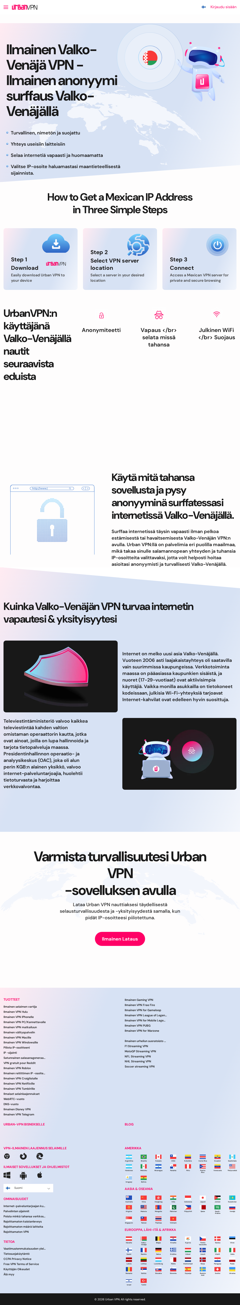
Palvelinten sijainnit (16, 1211)
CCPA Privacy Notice (17, 1259)
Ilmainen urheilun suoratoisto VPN (146, 1041)
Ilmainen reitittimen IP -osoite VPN (25, 1073)
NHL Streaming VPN (138, 1061)
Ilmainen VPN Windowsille (21, 1043)
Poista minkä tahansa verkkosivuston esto (25, 1216)
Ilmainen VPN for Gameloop (143, 1010)
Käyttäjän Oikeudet (17, 1269)
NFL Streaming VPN (138, 1056)
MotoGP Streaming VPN (140, 1051)
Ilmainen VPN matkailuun (20, 1027)
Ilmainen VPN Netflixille (19, 1083)
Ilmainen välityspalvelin (19, 1032)
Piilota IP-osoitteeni (17, 1047)
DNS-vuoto (11, 1104)
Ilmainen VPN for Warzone (142, 1031)
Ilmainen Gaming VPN (139, 1000)
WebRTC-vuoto (14, 1099)
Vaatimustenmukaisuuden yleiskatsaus (25, 1249)
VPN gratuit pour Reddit (20, 1063)
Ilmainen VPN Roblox (17, 1068)
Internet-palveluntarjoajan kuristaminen (25, 1206)
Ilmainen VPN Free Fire (140, 1005)
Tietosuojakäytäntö (17, 1254)
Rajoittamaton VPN (16, 1232)
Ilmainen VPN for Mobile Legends (146, 1020)
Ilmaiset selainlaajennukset (22, 1094)
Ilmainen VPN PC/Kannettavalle (25, 1022)
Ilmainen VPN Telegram (19, 1114)
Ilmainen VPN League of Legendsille (146, 1015)
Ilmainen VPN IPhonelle (19, 1017)
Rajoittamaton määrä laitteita (23, 1227)
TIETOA (9, 1242)
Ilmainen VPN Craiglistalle (21, 1078)
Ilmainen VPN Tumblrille (19, 1089)
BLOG (129, 1124)
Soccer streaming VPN (140, 1066)
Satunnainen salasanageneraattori (25, 1058)
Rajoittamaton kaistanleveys (23, 1221)
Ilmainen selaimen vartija (20, 1007)
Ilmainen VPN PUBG (137, 1025)
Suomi (18, 1188)
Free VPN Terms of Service (21, 1264)
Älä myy (9, 1274)
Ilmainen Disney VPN (17, 1109)
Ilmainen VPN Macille (17, 1037)
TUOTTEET (12, 1000)
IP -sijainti (10, 1053)
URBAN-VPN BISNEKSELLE (24, 1124)
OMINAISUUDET (16, 1199)
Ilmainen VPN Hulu (16, 1012)
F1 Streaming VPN (136, 1046)
